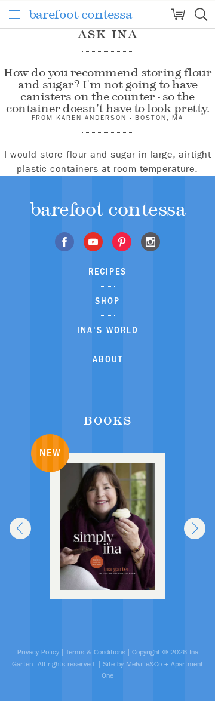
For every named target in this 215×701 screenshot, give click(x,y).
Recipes (107, 271)
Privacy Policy (38, 652)
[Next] (194, 528)
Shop (107, 300)
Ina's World (108, 330)
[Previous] (20, 528)
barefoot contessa (80, 14)
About (108, 359)
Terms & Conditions (95, 652)
